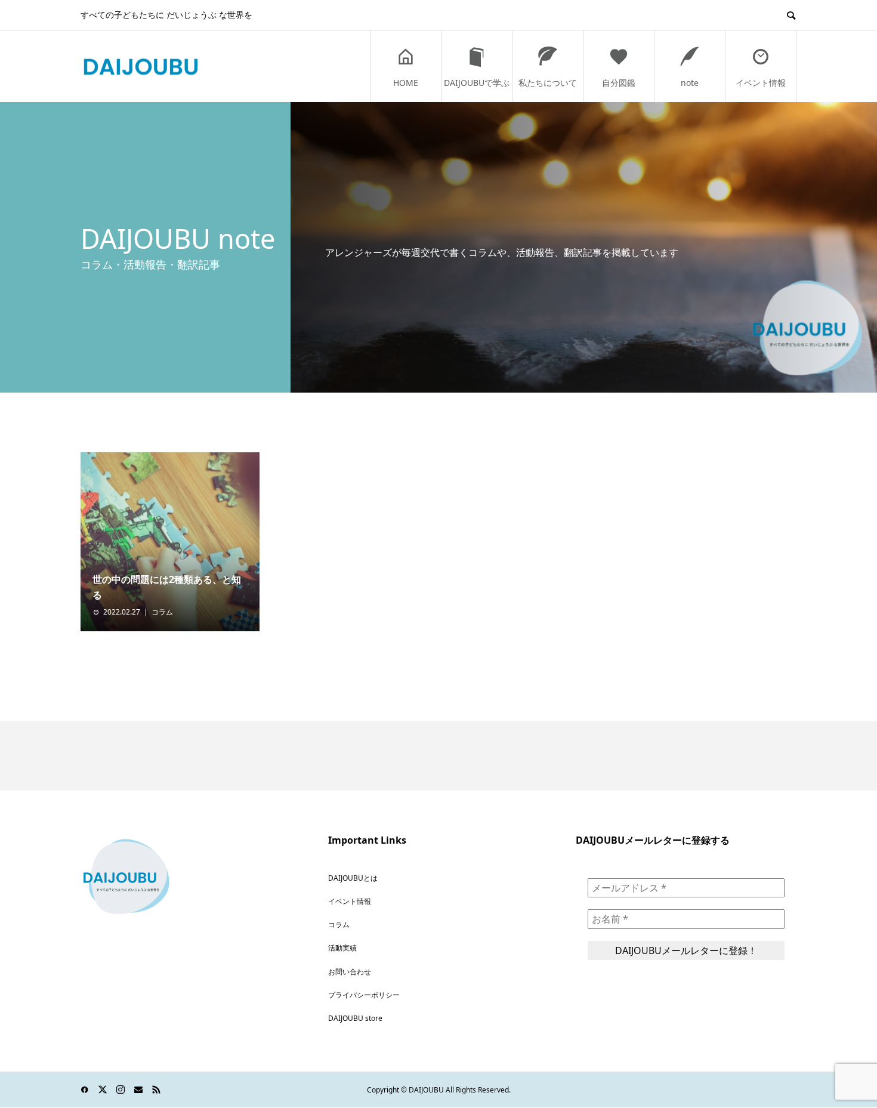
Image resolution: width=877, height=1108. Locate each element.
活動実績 (342, 948)
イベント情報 (761, 82)
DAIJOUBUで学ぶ (476, 82)
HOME (405, 82)
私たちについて (547, 82)
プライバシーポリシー (364, 995)
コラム (162, 612)
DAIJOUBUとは (353, 878)
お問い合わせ (349, 972)
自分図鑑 (618, 82)
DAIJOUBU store (355, 1018)
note (690, 82)
